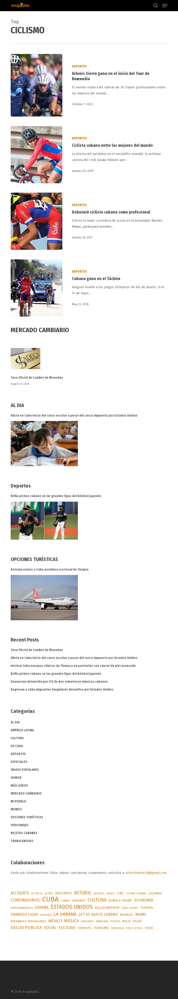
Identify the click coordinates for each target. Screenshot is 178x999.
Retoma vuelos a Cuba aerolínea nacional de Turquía (50, 569)
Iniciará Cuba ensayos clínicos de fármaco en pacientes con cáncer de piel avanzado (73, 666)
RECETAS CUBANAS (24, 833)
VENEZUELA (117, 928)
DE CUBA (17, 746)
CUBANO (65, 900)
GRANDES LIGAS (24, 914)
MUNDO (16, 809)
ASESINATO (63, 893)
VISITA (149, 928)
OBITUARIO (87, 921)
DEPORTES (79, 66)
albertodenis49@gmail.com (146, 873)
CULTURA (17, 738)
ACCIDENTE (20, 893)
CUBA (50, 899)
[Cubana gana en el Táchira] (36, 288)
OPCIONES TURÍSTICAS (27, 817)
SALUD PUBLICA (26, 927)
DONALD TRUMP (120, 900)
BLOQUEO (99, 893)
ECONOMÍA (143, 900)
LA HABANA (65, 914)
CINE (120, 893)
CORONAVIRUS (25, 900)
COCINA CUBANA (136, 893)
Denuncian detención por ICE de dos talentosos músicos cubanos (59, 682)
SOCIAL (50, 927)
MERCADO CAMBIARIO (26, 793)
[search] (155, 5)
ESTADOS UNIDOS (72, 907)
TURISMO (101, 928)
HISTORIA (45, 914)
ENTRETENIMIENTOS (22, 907)
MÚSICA (71, 920)
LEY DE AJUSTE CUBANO (98, 914)
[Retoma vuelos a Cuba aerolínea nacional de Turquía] (44, 597)
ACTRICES (37, 893)
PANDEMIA (102, 921)
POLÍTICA (115, 921)
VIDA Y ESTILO (134, 928)
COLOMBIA (155, 893)
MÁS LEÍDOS (19, 786)
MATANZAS (126, 914)
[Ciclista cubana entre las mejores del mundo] (36, 154)
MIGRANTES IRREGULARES (28, 921)
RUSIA (126, 921)
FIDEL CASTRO (130, 907)
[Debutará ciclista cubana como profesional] (36, 221)
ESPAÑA (42, 907)
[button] (164, 5)
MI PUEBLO (18, 801)
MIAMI (140, 914)
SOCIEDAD (67, 927)
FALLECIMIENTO (107, 907)
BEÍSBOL (83, 892)
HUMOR (16, 778)
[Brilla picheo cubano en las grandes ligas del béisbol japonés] (44, 520)
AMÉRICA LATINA (22, 730)
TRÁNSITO (84, 928)
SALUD (137, 921)
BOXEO (110, 893)
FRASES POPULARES (25, 770)
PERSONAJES (20, 825)
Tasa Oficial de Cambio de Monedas (37, 378)
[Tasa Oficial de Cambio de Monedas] (89, 361)
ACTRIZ (49, 893)
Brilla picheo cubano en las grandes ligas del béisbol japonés (56, 496)
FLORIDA (147, 908)
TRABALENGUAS (22, 841)
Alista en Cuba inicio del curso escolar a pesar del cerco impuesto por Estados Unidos (74, 416)
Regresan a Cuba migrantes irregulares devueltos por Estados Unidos (62, 690)
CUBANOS (79, 900)
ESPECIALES (19, 762)
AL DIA (15, 722)
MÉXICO (55, 921)
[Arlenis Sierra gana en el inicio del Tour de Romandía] (36, 85)
